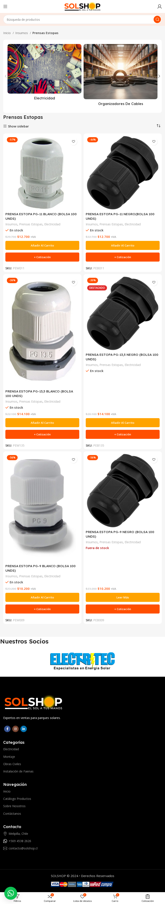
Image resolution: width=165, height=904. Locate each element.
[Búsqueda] (157, 19)
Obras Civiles (12, 764)
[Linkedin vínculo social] (23, 729)
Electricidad (52, 224)
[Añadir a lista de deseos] (73, 141)
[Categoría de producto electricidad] (44, 73)
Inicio (7, 33)
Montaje (9, 757)
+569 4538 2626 (20, 841)
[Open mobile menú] (5, 6)
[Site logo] (82, 6)
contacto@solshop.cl (23, 848)
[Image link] (33, 702)
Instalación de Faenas (18, 771)
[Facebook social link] (7, 729)
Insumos (22, 33)
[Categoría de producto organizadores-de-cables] (120, 76)
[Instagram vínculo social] (15, 729)
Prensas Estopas (31, 224)
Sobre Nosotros (14, 806)
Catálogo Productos (17, 799)
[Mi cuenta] (159, 6)
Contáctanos (12, 813)
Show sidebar (18, 126)
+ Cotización (42, 257)
